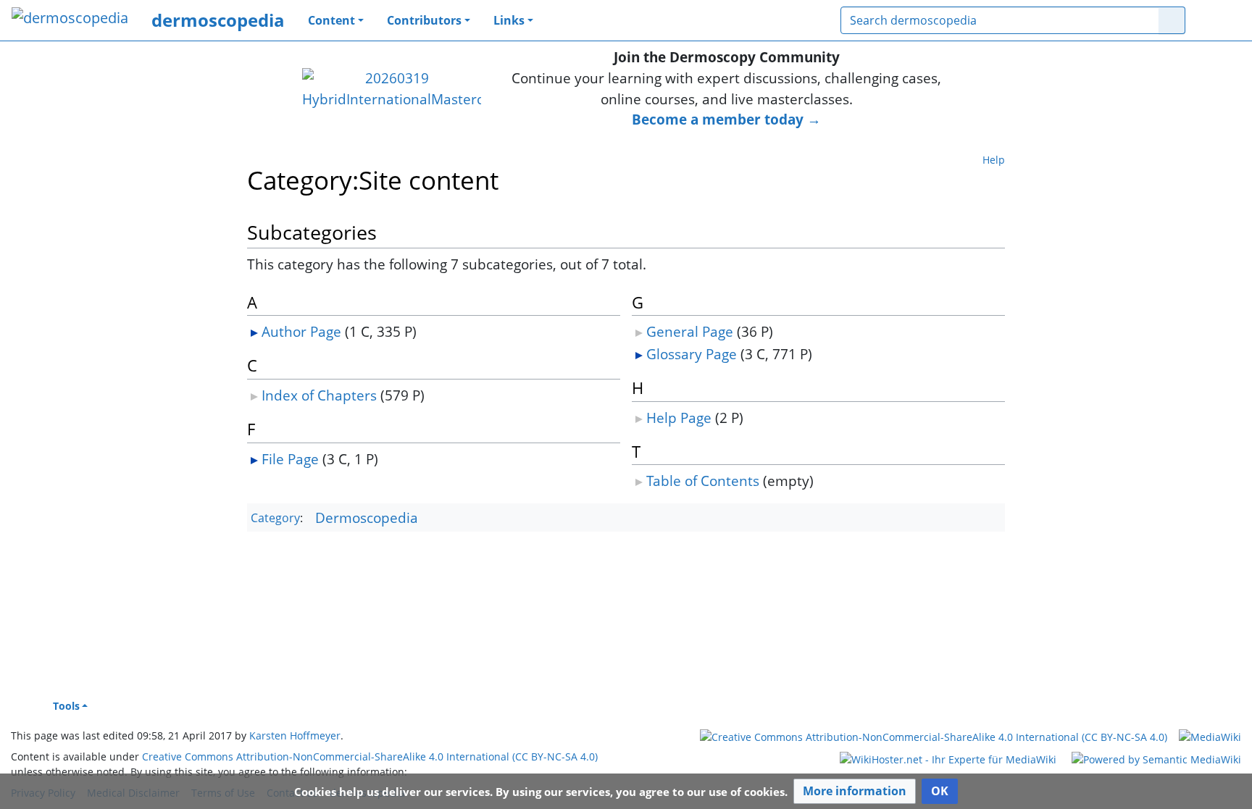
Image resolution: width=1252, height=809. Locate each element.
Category (275, 519)
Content (331, 20)
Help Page (678, 417)
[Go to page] (1172, 20)
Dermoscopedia (366, 517)
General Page (689, 331)
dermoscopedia (218, 20)
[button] (854, 791)
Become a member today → (726, 119)
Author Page (301, 331)
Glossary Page (691, 354)
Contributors (424, 20)
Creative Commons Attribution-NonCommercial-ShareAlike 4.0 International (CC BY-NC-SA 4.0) (370, 756)
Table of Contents (702, 480)
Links (509, 20)
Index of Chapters (319, 395)
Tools (66, 706)
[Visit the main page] (70, 19)
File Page (290, 459)
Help (993, 160)
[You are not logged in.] (1219, 20)
